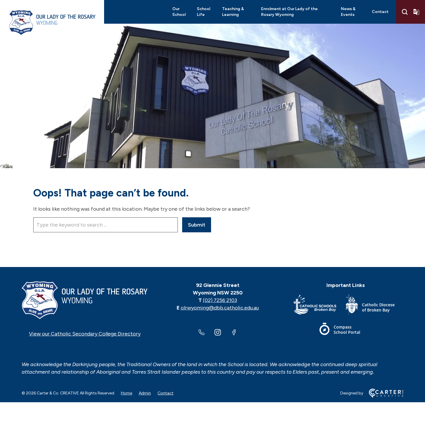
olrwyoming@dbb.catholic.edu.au (220, 308)
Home (126, 393)
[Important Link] (319, 306)
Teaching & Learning (233, 11)
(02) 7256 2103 (220, 300)
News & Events (348, 11)
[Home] (84, 300)
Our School (179, 11)
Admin (145, 393)
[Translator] (416, 12)
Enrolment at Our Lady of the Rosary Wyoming (289, 11)
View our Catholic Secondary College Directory (85, 334)
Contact (380, 11)
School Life (203, 11)
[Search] (405, 12)
